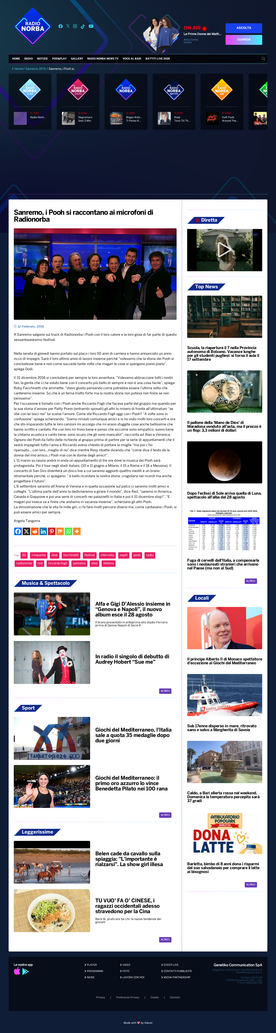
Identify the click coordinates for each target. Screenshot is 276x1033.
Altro (164, 691)
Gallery (77, 59)
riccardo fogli (57, 563)
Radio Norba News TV (102, 59)
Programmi (94, 971)
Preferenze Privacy (127, 997)
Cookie (155, 997)
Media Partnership (176, 977)
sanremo (79, 563)
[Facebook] (18, 531)
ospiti (124, 555)
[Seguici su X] (68, 27)
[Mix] (60, 531)
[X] (26, 531)
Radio (28, 59)
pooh (136, 555)
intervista (107, 555)
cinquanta (39, 555)
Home (16, 59)
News (90, 977)
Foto (125, 971)
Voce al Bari (132, 59)
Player (91, 965)
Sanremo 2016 (35, 69)
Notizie (42, 59)
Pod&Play (59, 59)
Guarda (244, 39)
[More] (77, 531)
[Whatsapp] (68, 531)
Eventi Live (171, 965)
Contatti (175, 997)
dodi (55, 555)
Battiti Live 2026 (158, 59)
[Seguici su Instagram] (75, 27)
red (40, 563)
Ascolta (244, 28)
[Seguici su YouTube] (91, 27)
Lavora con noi (133, 977)
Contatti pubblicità (177, 971)
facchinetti (71, 555)
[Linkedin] (43, 531)
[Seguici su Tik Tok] (82, 27)
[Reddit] (35, 531)
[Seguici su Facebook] (60, 27)
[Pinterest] (51, 531)
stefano (108, 563)
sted (94, 563)
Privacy (100, 997)
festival (90, 555)
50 (24, 555)
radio (150, 555)
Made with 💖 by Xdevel (138, 1023)
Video (126, 965)
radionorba (24, 563)
